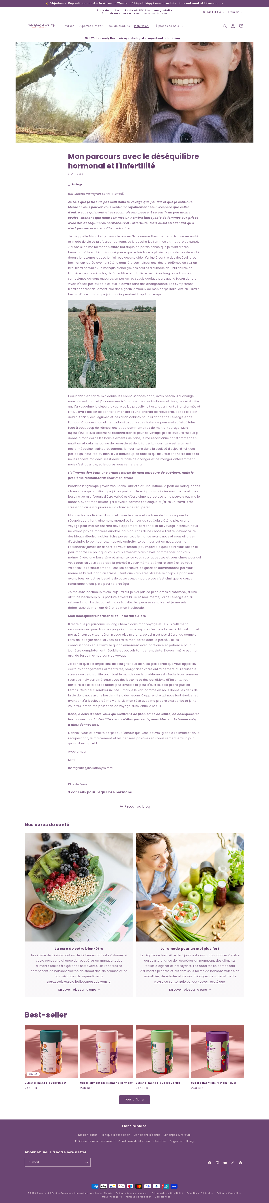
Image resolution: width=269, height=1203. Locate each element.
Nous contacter (86, 1135)
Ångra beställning (182, 1141)
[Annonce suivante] (177, 12)
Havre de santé (166, 982)
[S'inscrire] (86, 1162)
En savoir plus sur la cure (77, 990)
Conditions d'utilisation (134, 1141)
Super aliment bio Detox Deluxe (158, 1083)
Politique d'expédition (115, 1135)
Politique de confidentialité (167, 1193)
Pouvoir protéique (211, 982)
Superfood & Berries (48, 1193)
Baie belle (75, 982)
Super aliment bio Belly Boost (45, 1083)
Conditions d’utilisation (200, 1193)
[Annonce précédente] (92, 12)
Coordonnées (162, 1196)
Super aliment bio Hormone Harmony (106, 1083)
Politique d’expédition (229, 1193)
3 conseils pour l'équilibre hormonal (101, 792)
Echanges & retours (177, 1135)
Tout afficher (134, 1099)
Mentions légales (112, 1196)
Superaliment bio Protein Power (213, 1083)
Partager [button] (78, 184)
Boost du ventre (98, 982)
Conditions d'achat (147, 1135)
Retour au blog (137, 806)
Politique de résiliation (139, 1196)
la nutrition (80, 417)
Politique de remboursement (95, 1141)
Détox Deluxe (57, 982)
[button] (143, 26)
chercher (160, 1141)
